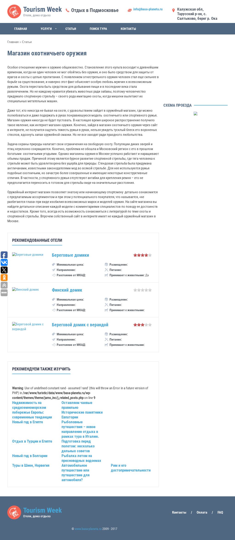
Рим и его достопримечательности (131, 467)
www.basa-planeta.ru (88, 529)
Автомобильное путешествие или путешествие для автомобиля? (76, 472)
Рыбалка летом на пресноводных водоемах (81, 458)
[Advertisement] (195, 72)
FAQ (220, 512)
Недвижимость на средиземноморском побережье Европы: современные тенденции (32, 409)
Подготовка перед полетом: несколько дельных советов (78, 446)
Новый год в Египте (27, 422)
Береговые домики (70, 255)
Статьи (70, 29)
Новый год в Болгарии (29, 455)
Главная (20, 29)
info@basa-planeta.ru (147, 9)
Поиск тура (98, 29)
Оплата (202, 512)
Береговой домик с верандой (80, 324)
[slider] (142, 255)
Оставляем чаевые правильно (77, 405)
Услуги (46, 29)
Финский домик (67, 290)
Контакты (128, 29)
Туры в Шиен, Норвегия (30, 465)
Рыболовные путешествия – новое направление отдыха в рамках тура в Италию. (80, 429)
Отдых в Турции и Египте (32, 441)
